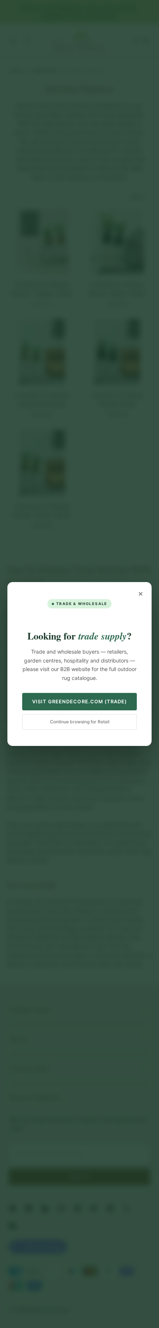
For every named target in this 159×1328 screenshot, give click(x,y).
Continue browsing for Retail (79, 721)
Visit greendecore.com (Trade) (79, 701)
